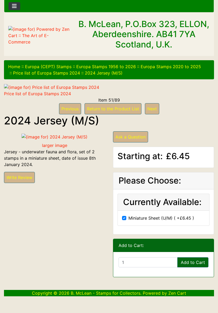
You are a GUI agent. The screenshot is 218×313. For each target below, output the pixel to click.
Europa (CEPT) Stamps (48, 66)
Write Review (19, 177)
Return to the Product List (113, 108)
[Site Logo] (39, 35)
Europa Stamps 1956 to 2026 (106, 66)
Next (152, 108)
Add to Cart (193, 262)
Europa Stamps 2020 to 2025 (171, 66)
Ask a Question (130, 137)
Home (14, 66)
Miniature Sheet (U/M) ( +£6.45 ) (161, 218)
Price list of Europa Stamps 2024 (46, 73)
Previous (70, 108)
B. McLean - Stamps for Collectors (105, 293)
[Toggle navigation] (14, 6)
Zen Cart (177, 293)
